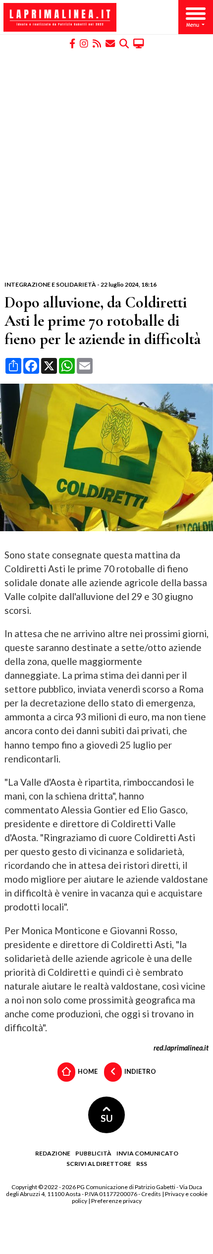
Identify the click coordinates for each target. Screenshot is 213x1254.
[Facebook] (72, 43)
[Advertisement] (106, 164)
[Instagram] (84, 43)
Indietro (139, 1071)
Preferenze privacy (116, 1200)
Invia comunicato (147, 1153)
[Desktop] (138, 43)
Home (87, 1071)
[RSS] (97, 43)
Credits (151, 1194)
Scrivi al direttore (98, 1163)
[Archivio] (124, 43)
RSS (141, 1163)
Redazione (52, 1153)
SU (107, 1118)
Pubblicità (93, 1153)
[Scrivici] (110, 43)
